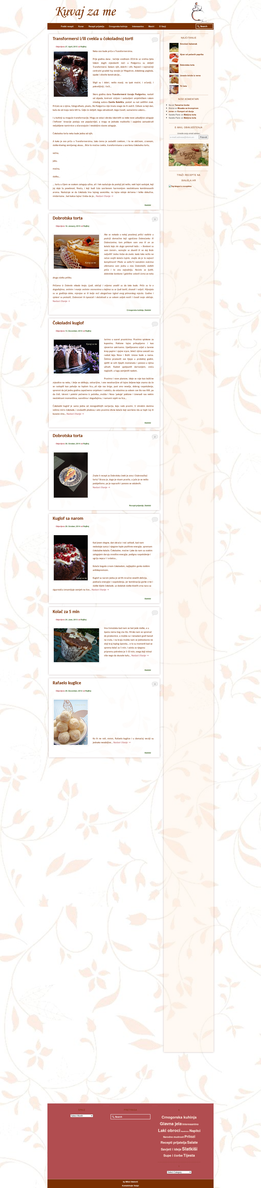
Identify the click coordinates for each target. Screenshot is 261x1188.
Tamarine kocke (182, 105)
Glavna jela (171, 1124)
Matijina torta (190, 114)
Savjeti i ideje (171, 1149)
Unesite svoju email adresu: (188, 133)
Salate (192, 1142)
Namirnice (185, 1131)
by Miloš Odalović (130, 1181)
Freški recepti (67, 26)
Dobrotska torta (68, 218)
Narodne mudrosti (173, 1137)
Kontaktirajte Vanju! (130, 1185)
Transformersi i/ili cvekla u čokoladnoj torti (93, 39)
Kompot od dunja (185, 111)
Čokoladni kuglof (68, 323)
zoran (171, 111)
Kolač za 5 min (66, 612)
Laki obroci (169, 1130)
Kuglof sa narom (68, 518)
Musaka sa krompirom (188, 108)
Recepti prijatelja (96, 26)
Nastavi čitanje (104, 196)
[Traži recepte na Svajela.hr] (180, 186)
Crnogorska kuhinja (118, 26)
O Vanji (162, 26)
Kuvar (81, 26)
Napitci (194, 1130)
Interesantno (138, 26)
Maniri (151, 26)
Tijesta (189, 1155)
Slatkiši (148, 205)
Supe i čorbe (173, 1155)
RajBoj (83, 46)
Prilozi (189, 1136)
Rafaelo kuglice (67, 683)
